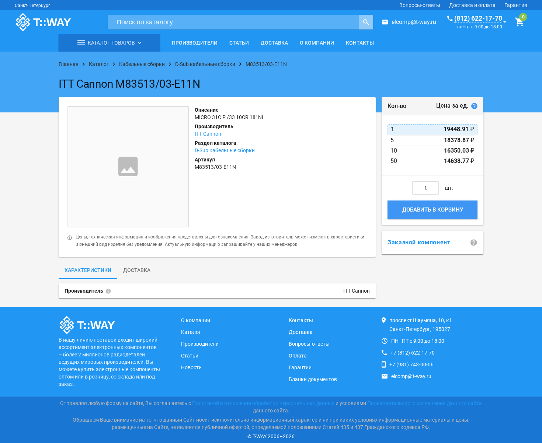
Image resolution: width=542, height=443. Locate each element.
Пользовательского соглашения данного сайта (424, 403)
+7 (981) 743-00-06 (411, 364)
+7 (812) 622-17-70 (412, 353)
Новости (191, 367)
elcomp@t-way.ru (414, 21)
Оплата (298, 356)
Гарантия (515, 5)
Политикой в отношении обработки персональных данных (263, 403)
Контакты (360, 43)
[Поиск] (366, 22)
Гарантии (300, 367)
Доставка (274, 43)
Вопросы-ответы (419, 5)
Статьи (239, 43)
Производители (195, 43)
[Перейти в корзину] (519, 22)
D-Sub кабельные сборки (225, 150)
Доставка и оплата (472, 5)
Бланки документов (313, 379)
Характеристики (88, 270)
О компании (317, 43)
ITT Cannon (208, 134)
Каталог (191, 332)
